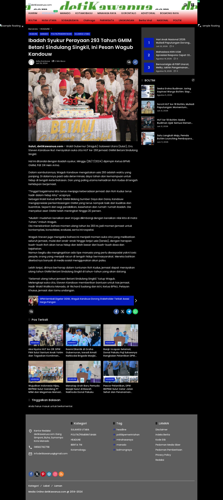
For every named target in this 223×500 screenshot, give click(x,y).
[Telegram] (129, 311)
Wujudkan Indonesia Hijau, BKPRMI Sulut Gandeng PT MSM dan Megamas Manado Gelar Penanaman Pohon (45, 389)
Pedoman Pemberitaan (169, 449)
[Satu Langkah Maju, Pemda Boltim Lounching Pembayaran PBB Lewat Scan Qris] (147, 138)
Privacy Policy (163, 454)
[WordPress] (49, 474)
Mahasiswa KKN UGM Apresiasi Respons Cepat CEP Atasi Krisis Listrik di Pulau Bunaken (173, 53)
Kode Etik (161, 439)
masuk (46, 406)
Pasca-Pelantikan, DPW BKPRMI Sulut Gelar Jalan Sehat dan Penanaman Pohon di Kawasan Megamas (120, 389)
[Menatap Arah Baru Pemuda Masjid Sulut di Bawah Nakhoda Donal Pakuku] (83, 372)
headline (121, 429)
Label (46, 485)
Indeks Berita (163, 434)
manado (121, 444)
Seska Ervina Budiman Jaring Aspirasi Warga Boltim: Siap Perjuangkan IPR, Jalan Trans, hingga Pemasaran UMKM (174, 90)
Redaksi (160, 460)
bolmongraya (124, 449)
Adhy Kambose (43, 61)
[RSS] (61, 474)
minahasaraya (125, 439)
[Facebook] (116, 311)
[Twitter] (122, 311)
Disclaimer (161, 429)
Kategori (33, 485)
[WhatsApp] (135, 311)
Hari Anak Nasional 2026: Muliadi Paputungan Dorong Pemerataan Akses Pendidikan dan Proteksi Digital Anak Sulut (172, 41)
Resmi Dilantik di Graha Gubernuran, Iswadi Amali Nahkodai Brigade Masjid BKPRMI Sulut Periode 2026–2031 (82, 352)
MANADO (44, 34)
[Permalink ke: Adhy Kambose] (32, 62)
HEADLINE (33, 34)
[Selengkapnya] (168, 32)
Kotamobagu (78, 449)
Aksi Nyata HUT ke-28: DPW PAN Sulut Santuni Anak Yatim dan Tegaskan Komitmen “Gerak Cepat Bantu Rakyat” (45, 352)
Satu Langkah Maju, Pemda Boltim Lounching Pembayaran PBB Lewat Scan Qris (175, 137)
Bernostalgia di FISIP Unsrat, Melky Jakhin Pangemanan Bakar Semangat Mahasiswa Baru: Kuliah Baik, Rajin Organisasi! (173, 66)
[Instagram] (55, 474)
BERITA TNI (76, 444)
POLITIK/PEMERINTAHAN (61, 34)
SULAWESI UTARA (82, 34)
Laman (58, 485)
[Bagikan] (135, 62)
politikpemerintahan (128, 434)
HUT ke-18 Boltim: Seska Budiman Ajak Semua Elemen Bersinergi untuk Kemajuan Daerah (174, 121)
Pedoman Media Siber (168, 444)
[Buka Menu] (193, 5)
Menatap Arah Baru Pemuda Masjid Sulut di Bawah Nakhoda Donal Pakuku (83, 389)
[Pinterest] (43, 474)
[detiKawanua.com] (40, 4)
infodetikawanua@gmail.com (51, 453)
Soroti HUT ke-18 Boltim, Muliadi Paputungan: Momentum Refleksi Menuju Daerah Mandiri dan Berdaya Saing (175, 106)
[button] (185, 5)
